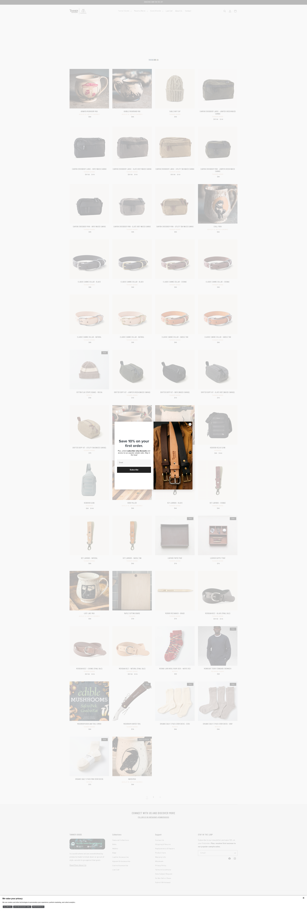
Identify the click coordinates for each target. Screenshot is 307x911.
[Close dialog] (190, 424)
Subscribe (134, 470)
